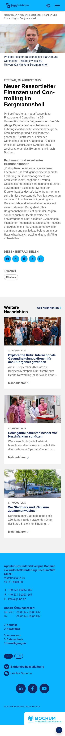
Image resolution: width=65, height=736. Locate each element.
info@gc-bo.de (17, 599)
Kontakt (11, 624)
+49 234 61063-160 (20, 589)
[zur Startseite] (17, 5)
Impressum (13, 635)
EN (19, 656)
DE (8, 656)
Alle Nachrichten (48, 307)
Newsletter (13, 628)
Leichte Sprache (21, 673)
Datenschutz (14, 639)
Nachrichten (10, 14)
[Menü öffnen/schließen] (57, 5)
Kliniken (11, 277)
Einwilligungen (16, 643)
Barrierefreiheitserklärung (27, 666)
